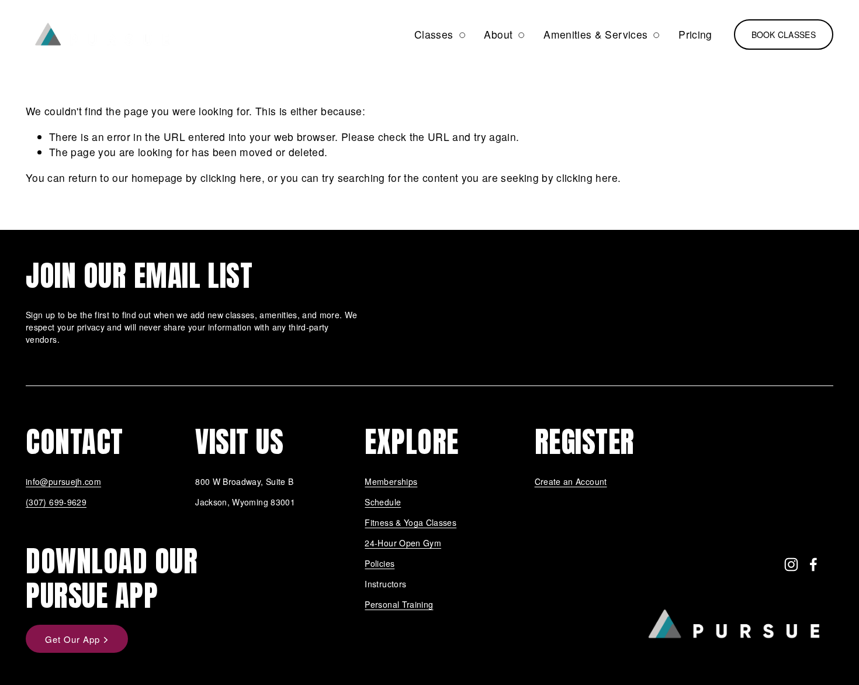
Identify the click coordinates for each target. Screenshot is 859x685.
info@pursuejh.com (63, 481)
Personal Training (399, 604)
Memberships (391, 481)
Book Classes (783, 34)
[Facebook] (813, 564)
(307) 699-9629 (56, 502)
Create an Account (571, 481)
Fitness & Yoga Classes (410, 522)
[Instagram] (791, 564)
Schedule (383, 502)
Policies (379, 563)
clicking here (231, 177)
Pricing (695, 34)
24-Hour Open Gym (403, 543)
